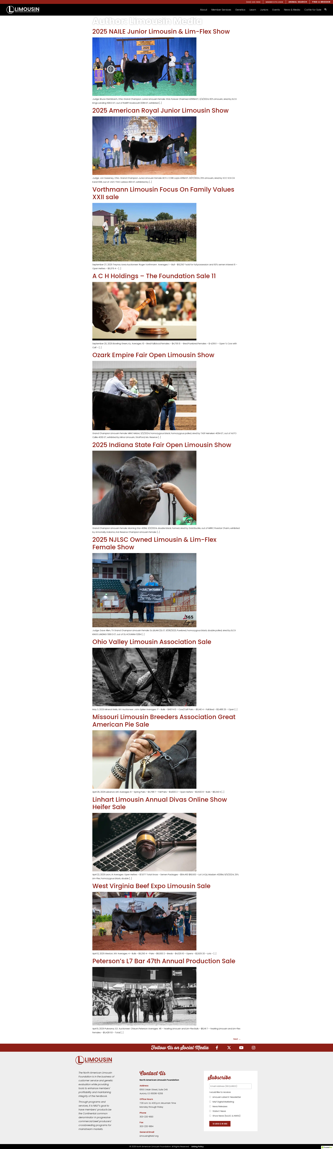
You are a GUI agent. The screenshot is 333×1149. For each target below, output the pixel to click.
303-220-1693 (146, 1116)
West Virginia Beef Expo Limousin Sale (151, 886)
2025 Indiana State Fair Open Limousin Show (161, 445)
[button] (203, 10)
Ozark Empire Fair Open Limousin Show (153, 355)
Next (237, 1039)
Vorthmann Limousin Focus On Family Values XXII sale (163, 193)
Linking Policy (197, 1146)
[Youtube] (241, 1048)
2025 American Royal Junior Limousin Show (160, 110)
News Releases (219, 1106)
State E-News (219, 1111)
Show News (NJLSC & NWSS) (226, 1115)
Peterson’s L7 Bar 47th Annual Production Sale (163, 961)
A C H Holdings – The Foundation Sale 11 (154, 276)
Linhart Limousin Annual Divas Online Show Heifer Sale (159, 803)
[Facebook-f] (217, 1048)
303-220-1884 (146, 1126)
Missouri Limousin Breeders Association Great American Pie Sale (163, 721)
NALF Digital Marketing (223, 1101)
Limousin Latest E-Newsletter (226, 1097)
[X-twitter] (229, 1048)
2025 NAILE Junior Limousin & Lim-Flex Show (161, 31)
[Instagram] (253, 1048)
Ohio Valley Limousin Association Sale (151, 642)
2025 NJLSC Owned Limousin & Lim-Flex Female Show (154, 543)
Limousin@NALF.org (149, 1135)
